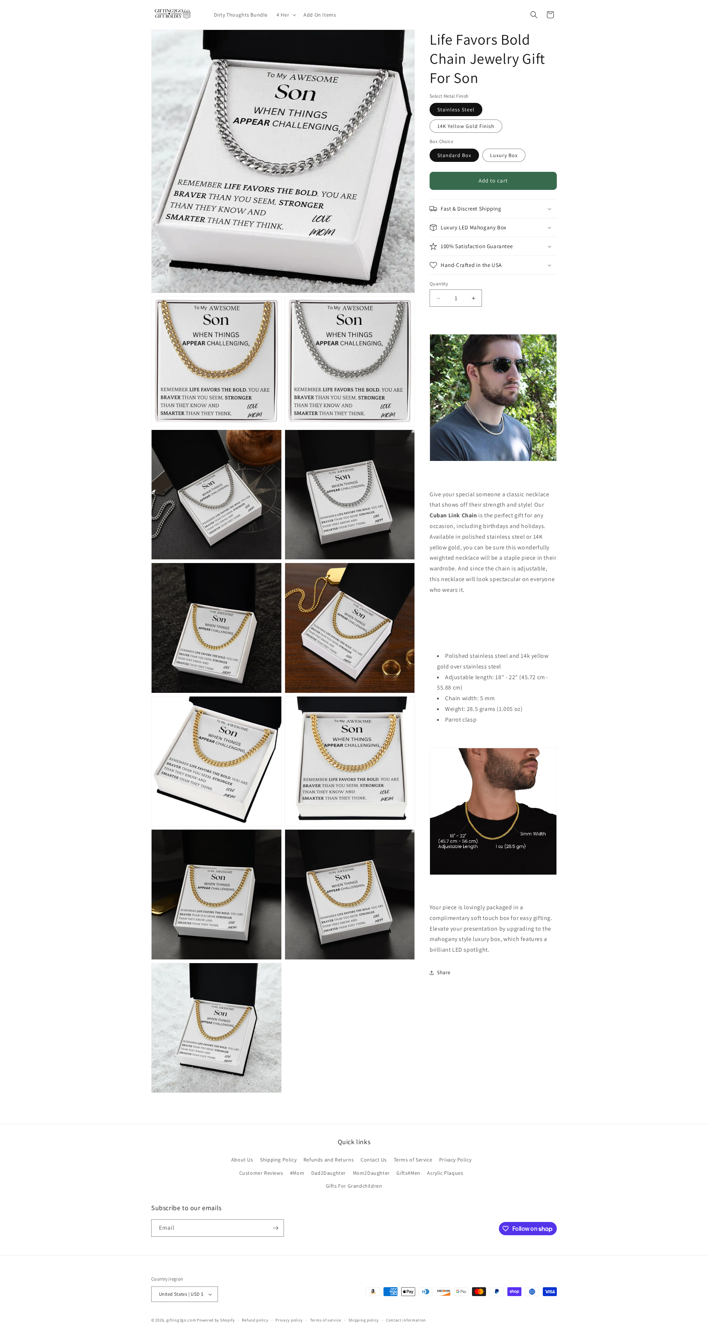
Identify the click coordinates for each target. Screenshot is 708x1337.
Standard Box (454, 155)
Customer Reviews (261, 1173)
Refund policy (255, 1320)
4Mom (297, 1173)
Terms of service (325, 1320)
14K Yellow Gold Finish (465, 126)
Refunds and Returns (328, 1159)
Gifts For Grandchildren (354, 1186)
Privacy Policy (455, 1159)
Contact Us (374, 1159)
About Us (242, 1159)
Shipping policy (363, 1320)
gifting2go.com (181, 1320)
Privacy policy (289, 1320)
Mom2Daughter (371, 1173)
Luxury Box (504, 155)
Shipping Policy (278, 1159)
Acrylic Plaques (445, 1173)
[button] (285, 14)
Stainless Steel (456, 110)
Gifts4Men (408, 1173)
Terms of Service (413, 1159)
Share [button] (444, 972)
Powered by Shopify (216, 1320)
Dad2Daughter (328, 1173)
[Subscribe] (275, 1228)
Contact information (406, 1320)
